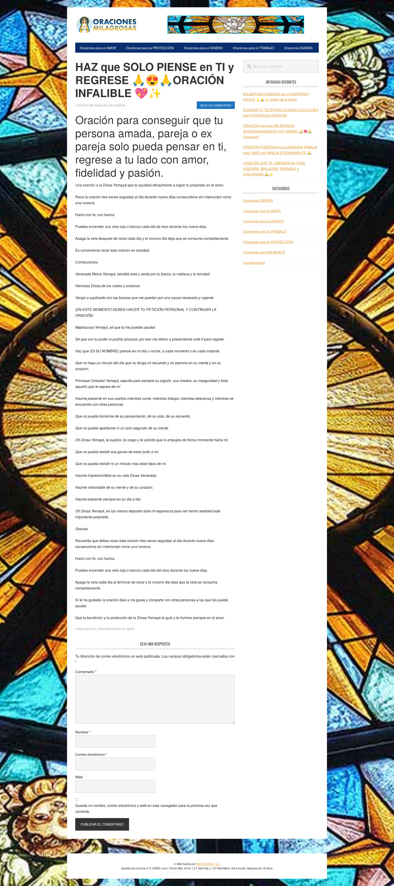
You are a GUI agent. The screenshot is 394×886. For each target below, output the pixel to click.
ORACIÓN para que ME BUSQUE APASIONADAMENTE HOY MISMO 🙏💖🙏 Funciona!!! (277, 131)
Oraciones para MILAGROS (264, 252)
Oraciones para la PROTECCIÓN (268, 241)
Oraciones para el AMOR (116, 629)
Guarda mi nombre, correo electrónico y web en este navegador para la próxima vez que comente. (146, 808)
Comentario (85, 671)
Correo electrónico (91, 754)
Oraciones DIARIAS (258, 200)
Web (79, 777)
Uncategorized (254, 262)
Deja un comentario (215, 105)
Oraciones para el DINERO (263, 221)
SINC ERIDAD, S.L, (208, 864)
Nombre (83, 732)
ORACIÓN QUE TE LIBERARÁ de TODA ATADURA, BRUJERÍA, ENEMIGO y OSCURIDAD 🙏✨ (274, 168)
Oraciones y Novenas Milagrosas (106, 24)
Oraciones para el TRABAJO (264, 231)
